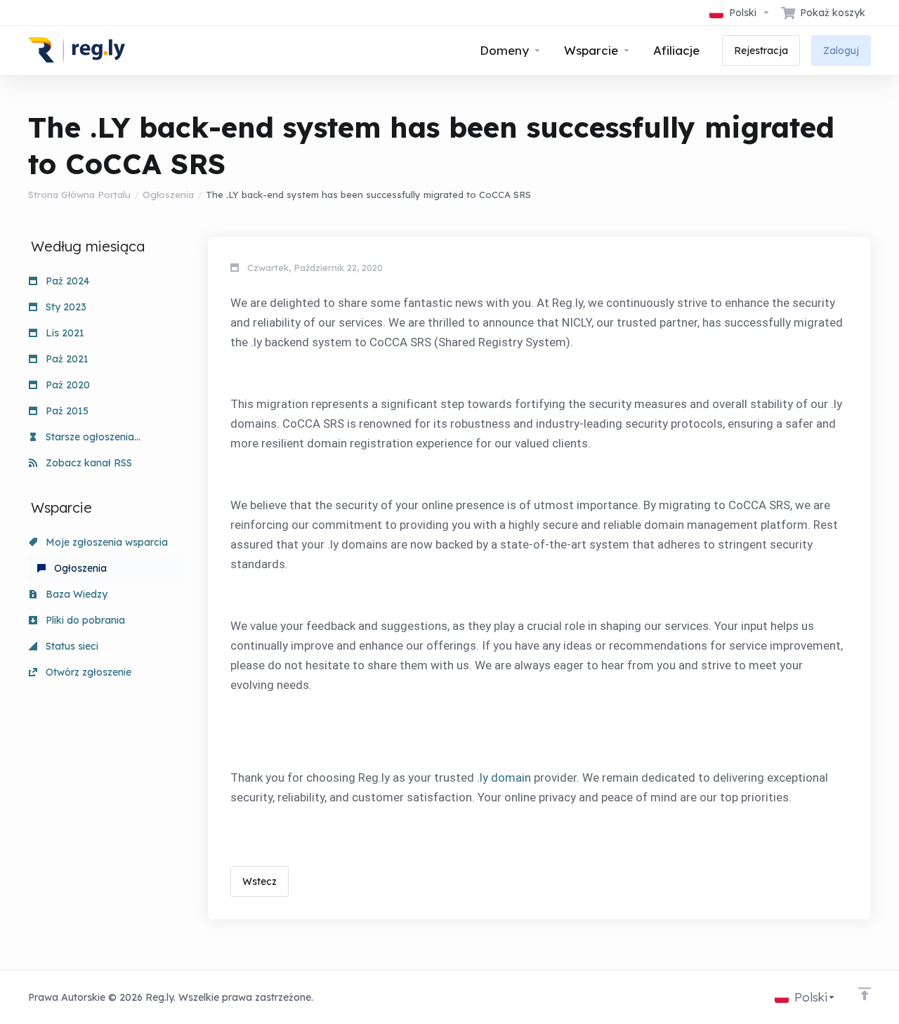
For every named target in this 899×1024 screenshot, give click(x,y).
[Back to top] (864, 994)
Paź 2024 (66, 281)
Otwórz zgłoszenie (87, 672)
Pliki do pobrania (84, 620)
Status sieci (70, 646)
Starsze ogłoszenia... (91, 437)
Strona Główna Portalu (79, 194)
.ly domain (504, 777)
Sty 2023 (64, 307)
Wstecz (259, 881)
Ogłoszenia (168, 194)
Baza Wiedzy (75, 594)
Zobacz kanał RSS (87, 463)
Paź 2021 (65, 359)
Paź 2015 (65, 411)
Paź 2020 (66, 385)
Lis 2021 (63, 333)
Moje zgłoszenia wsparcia (105, 542)
